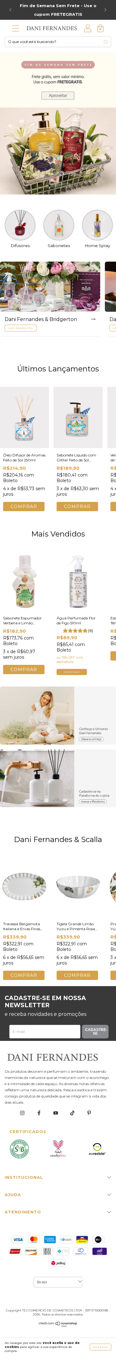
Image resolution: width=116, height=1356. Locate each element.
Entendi (100, 1347)
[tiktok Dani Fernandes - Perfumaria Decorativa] (73, 1113)
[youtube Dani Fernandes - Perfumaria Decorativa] (56, 1113)
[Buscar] (106, 42)
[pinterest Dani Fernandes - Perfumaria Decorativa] (89, 1113)
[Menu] (15, 30)
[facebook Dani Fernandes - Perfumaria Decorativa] (39, 1113)
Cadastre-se (96, 1032)
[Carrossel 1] (58, 123)
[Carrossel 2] (58, 778)
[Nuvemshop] (58, 1326)
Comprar (71, 672)
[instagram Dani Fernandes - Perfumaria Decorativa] (23, 1113)
